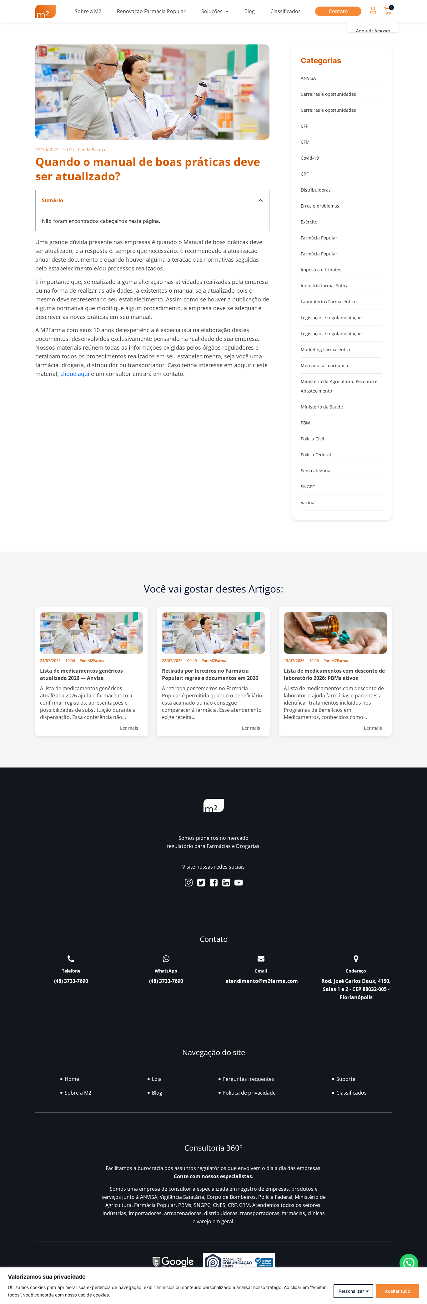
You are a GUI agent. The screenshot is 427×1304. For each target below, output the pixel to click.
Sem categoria (315, 471)
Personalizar (351, 1291)
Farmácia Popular (319, 238)
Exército (309, 222)
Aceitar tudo (397, 1291)
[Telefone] (71, 958)
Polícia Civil (312, 439)
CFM (305, 142)
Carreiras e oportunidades (328, 94)
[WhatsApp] (166, 958)
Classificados (285, 11)
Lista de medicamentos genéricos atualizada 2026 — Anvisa (81, 674)
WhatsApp (166, 971)
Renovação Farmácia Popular (151, 11)
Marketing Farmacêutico (326, 349)
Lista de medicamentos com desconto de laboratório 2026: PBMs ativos (334, 674)
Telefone (71, 971)
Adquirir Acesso (373, 31)
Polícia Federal (316, 455)
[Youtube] (238, 882)
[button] (373, 10)
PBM (305, 423)
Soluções (212, 11)
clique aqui (74, 373)
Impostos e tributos (321, 270)
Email (261, 971)
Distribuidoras (316, 190)
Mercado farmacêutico (324, 365)
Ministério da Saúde (322, 407)
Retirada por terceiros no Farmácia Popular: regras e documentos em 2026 (210, 674)
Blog (249, 11)
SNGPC (308, 487)
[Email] (261, 958)
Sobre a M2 (88, 11)
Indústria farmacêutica (325, 286)
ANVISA (308, 78)
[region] (213, 1285)
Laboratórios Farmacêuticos (330, 302)
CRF (305, 174)
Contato (338, 11)
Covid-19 (310, 158)
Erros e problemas (320, 206)
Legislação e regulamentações (332, 318)
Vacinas (309, 503)
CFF (304, 126)
